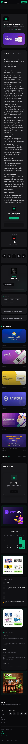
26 (10, 547)
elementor (18, 299)
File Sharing (3, 718)
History (19, 53)
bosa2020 (14, 274)
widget (5, 302)
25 (7, 547)
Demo (13, 53)
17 (4, 545)
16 (23, 543)
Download (14, 218)
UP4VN (5, 2)
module (11, 302)
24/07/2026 (8, 26)
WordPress (11, 6)
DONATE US (3, 738)
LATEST (3, 731)
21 (17, 545)
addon (12, 299)
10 (4, 543)
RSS (16, 740)
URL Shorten (3, 721)
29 (20, 547)
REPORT (3, 733)
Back (15, 491)
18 (7, 545)
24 (4, 547)
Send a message (9, 284)
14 (17, 543)
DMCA (12, 740)
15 (20, 543)
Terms (8, 740)
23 (23, 545)
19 (10, 545)
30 (23, 547)
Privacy (3, 740)
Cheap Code (2, 715)
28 (17, 547)
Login (24, 2)
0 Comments (18, 29)
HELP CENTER (4, 735)
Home (5, 6)
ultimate (6, 299)
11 (7, 543)
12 (10, 543)
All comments (14, 288)
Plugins (18, 6)
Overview (6, 53)
